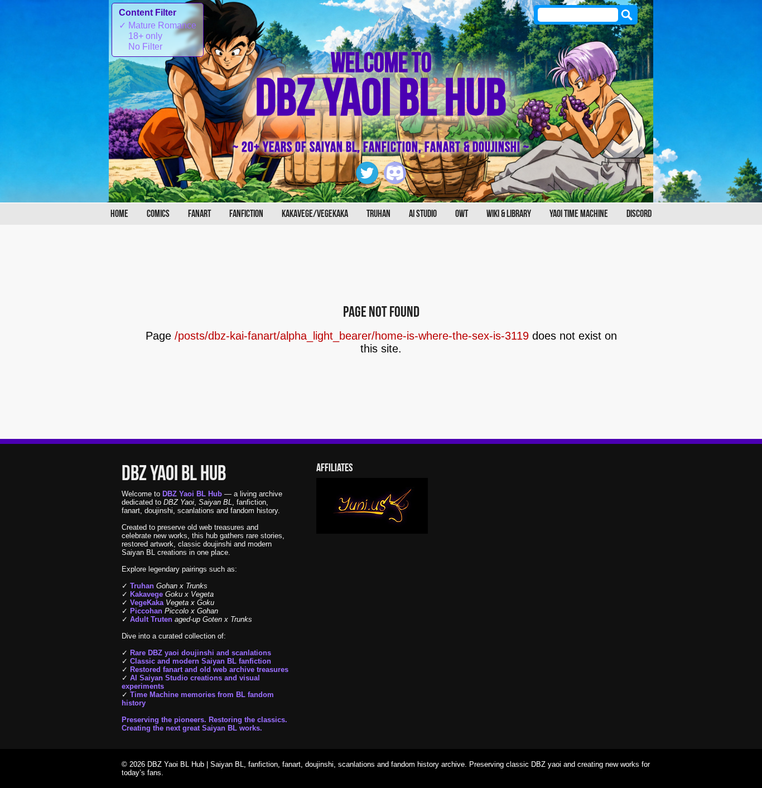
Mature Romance (157, 25)
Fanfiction (246, 214)
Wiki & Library (508, 214)
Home (119, 214)
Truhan (378, 214)
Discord (639, 214)
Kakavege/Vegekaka (315, 214)
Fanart (199, 214)
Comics (158, 214)
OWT (461, 214)
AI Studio (423, 214)
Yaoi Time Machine (578, 214)
